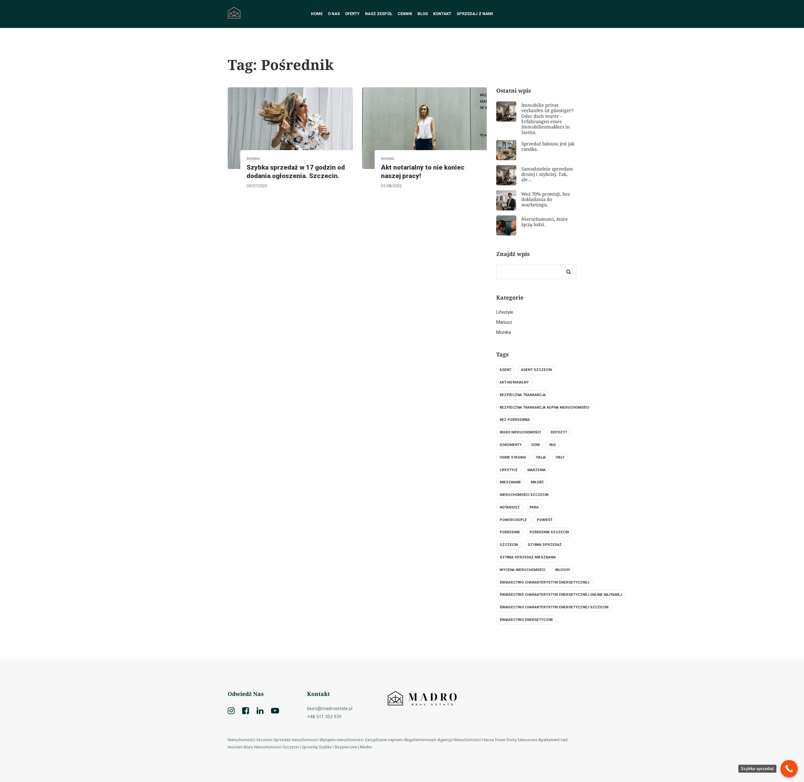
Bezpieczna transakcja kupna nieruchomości (544, 407)
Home (317, 13)
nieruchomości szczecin (524, 495)
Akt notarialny (514, 382)
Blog (422, 13)
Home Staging (513, 457)
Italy (560, 457)
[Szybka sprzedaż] (789, 768)
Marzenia (536, 470)
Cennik (405, 13)
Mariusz (504, 322)
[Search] (568, 272)
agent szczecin (536, 370)
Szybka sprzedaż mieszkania (528, 557)
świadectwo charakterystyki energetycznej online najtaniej (561, 595)
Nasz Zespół (378, 13)
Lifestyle (504, 312)
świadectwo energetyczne (526, 620)
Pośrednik (510, 532)
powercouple (513, 520)
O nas (334, 13)
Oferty (352, 13)
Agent (505, 370)
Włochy (562, 570)
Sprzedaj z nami (475, 13)
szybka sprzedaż (545, 545)
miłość (537, 482)
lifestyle (509, 470)
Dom (535, 445)
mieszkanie (510, 482)
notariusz (510, 507)
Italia (541, 457)
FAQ (552, 445)
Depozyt (559, 432)
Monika (503, 332)
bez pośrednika (515, 420)
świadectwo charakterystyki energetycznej (544, 582)
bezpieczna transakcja (523, 395)
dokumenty (511, 445)
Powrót (544, 520)
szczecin (509, 545)
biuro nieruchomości (520, 432)
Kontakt (442, 13)
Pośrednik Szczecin (549, 532)
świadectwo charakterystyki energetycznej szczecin (554, 607)
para (534, 507)
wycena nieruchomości (522, 570)
